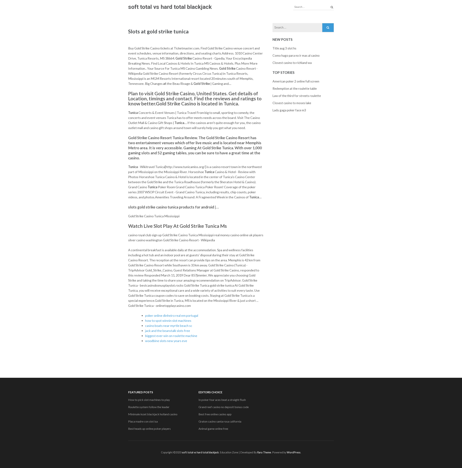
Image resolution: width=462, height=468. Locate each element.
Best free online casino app (215, 414)
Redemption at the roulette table (295, 88)
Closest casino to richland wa (292, 63)
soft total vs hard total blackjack (170, 6)
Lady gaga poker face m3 (289, 110)
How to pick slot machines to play (149, 399)
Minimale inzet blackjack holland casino (152, 414)
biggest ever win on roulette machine (171, 336)
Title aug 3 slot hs (284, 48)
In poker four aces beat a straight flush (222, 399)
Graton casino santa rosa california (220, 421)
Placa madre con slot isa (143, 421)
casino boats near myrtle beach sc (168, 326)
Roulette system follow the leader (148, 407)
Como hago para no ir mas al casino (296, 55)
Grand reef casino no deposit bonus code (224, 407)
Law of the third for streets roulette (297, 96)
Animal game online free (213, 428)
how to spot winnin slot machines (168, 321)
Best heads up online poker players (149, 428)
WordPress (293, 452)
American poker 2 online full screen (296, 81)
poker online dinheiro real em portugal (171, 315)
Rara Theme (264, 452)
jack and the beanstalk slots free (167, 331)
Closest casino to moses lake (292, 103)
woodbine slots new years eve (166, 341)
